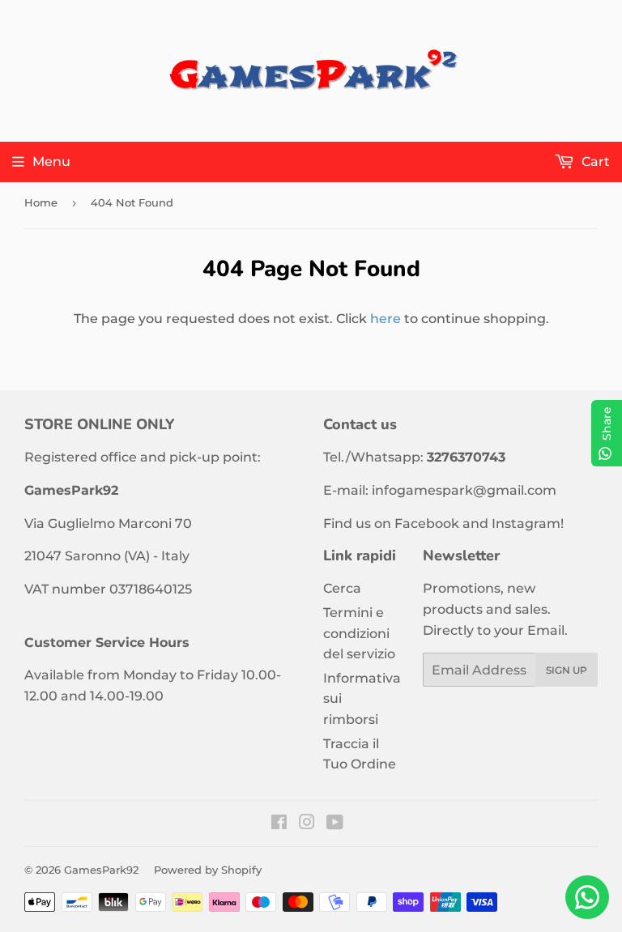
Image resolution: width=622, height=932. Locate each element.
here (385, 318)
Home (41, 202)
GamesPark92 (101, 869)
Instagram (526, 523)
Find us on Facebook (391, 523)
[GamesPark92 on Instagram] (307, 824)
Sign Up (566, 670)
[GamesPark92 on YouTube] (334, 824)
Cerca (342, 588)
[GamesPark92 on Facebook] (279, 824)
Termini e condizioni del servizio (359, 633)
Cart (594, 161)
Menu (51, 161)
